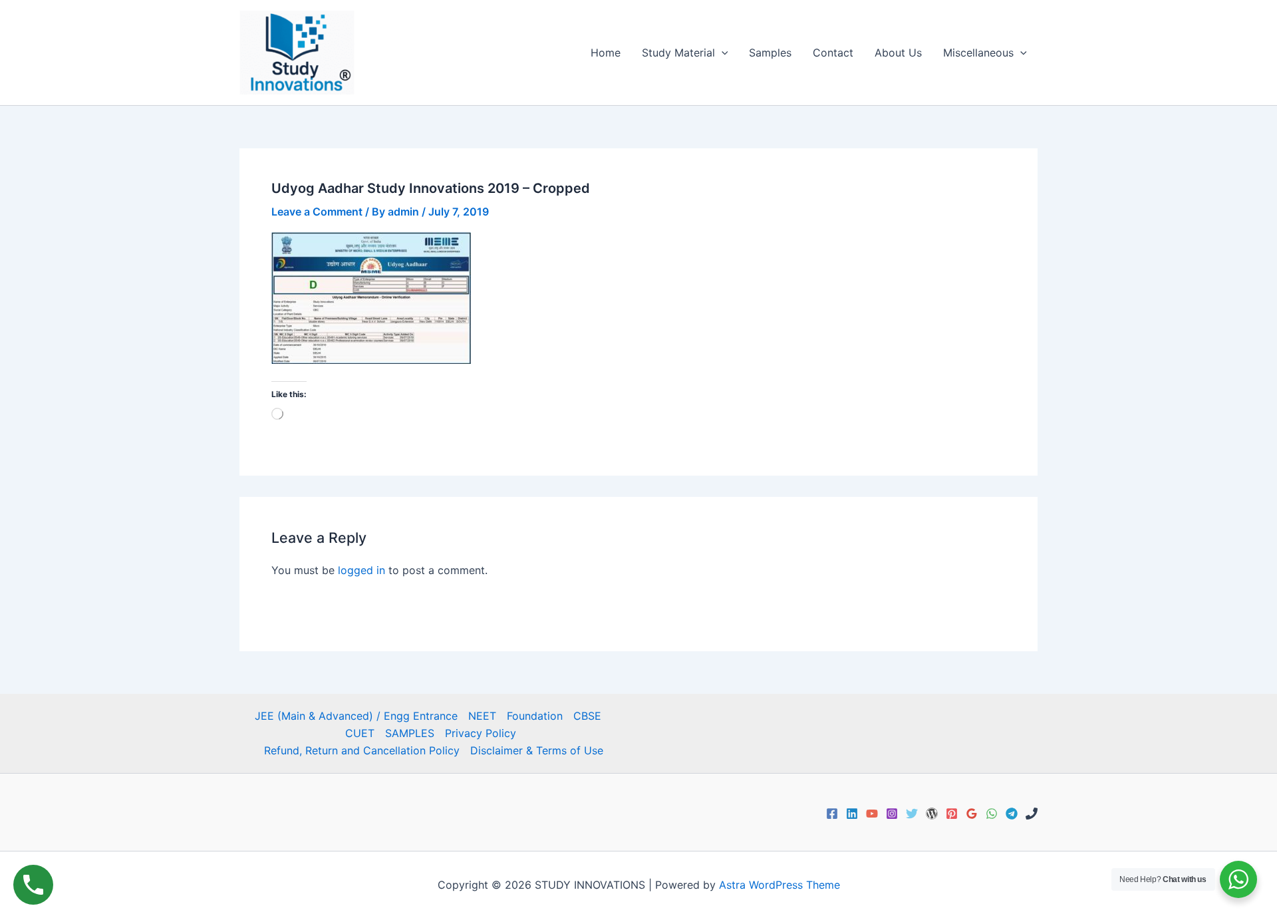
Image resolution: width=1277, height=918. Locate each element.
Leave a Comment (316, 211)
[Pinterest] (952, 814)
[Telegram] (1012, 814)
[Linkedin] (852, 814)
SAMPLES (409, 733)
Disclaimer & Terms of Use (536, 750)
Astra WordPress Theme (779, 884)
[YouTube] (872, 814)
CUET (359, 733)
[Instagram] (892, 814)
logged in (361, 570)
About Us (898, 52)
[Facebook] (832, 814)
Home (606, 52)
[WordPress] (932, 814)
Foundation (535, 715)
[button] (721, 52)
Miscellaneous (978, 52)
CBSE (587, 715)
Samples (770, 52)
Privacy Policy (480, 733)
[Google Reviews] (972, 814)
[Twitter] (912, 814)
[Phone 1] (1032, 814)
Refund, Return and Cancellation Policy (362, 750)
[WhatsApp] (992, 814)
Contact (833, 52)
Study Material (678, 52)
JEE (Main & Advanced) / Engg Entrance (356, 715)
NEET (482, 715)
